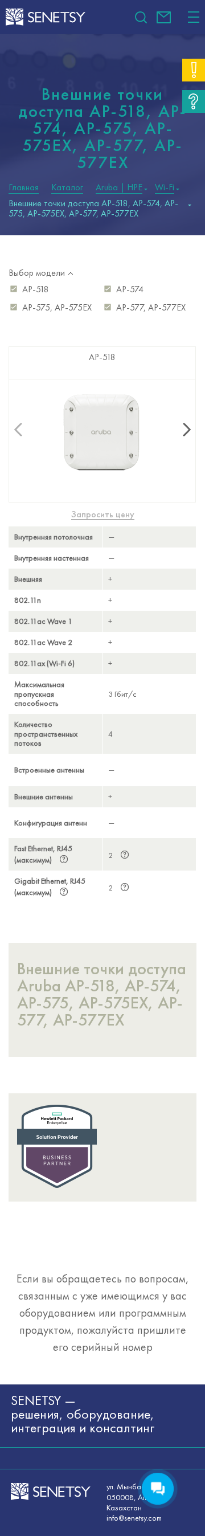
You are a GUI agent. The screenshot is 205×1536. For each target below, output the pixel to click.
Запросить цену (102, 514)
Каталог (67, 187)
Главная (24, 187)
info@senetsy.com (164, 17)
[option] (102, 624)
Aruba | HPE (119, 187)
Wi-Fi (164, 187)
